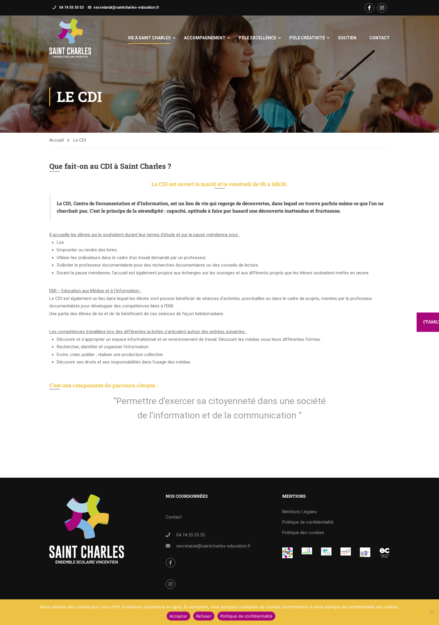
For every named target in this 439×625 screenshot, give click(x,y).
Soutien (347, 37)
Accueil (56, 140)
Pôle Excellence (257, 37)
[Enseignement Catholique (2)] (384, 552)
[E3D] (365, 552)
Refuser (203, 616)
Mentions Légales (299, 511)
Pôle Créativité (307, 37)
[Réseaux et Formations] (287, 552)
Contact (379, 37)
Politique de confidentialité (308, 522)
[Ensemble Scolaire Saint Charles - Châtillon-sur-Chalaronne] (70, 38)
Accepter (178, 616)
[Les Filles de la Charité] (326, 551)
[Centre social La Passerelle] (345, 551)
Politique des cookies (303, 532)
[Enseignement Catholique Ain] (307, 551)
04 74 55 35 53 (71, 7)
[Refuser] (432, 612)
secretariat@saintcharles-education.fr (126, 7)
